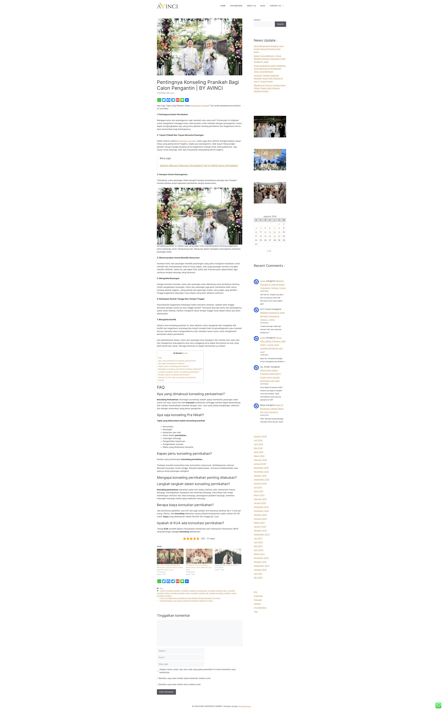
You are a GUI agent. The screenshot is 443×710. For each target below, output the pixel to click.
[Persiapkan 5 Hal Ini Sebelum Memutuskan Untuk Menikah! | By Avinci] (199, 556)
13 (270, 232)
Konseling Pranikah (200, 106)
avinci (262, 281)
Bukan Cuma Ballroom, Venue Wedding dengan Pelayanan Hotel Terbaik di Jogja (269, 59)
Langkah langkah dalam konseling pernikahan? (178, 372)
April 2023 (258, 550)
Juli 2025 (258, 487)
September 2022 (261, 566)
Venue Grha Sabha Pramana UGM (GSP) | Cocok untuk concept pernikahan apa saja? (272, 345)
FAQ (160, 358)
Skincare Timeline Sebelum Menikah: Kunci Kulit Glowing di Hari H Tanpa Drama (268, 78)
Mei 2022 (258, 577)
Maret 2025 (259, 495)
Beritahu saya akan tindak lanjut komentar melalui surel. (185, 678)
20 (270, 236)
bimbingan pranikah (187, 141)
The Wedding (260, 608)
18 (261, 236)
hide (185, 353)
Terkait (161, 380)
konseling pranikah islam (217, 591)
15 (279, 232)
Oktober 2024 (260, 515)
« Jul (269, 251)
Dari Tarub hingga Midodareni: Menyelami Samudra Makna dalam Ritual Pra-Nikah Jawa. (170, 567)
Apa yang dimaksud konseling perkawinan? (177, 361)
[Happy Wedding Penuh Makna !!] (228, 556)
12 (265, 232)
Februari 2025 (260, 499)
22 (279, 236)
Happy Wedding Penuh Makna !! (227, 565)
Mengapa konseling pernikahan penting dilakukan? (180, 369)
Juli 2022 (258, 573)
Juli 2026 (258, 440)
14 (274, 232)
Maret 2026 (259, 456)
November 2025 (261, 472)
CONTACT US (275, 6)
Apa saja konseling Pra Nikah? (171, 363)
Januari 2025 (260, 503)
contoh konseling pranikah (170, 591)
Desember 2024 (261, 507)
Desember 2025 (261, 468)
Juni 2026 (258, 444)
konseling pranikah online (180, 593)
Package (258, 600)
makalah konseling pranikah (220, 593)
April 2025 (258, 491)
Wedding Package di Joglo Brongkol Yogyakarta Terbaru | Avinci (273, 284)
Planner (257, 604)
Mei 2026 (258, 448)
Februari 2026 (260, 460)
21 (275, 236)
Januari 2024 (260, 526)
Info (255, 592)
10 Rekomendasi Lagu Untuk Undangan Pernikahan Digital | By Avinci (186, 601)
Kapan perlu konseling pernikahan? (173, 366)
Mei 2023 (258, 546)
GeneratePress (244, 706)
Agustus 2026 (260, 436)
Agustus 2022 (260, 570)
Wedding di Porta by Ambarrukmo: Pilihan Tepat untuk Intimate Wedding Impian (270, 88)
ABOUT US (251, 6)
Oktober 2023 (260, 530)
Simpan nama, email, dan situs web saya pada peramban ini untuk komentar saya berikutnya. (197, 671)
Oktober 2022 (260, 562)
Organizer (258, 596)
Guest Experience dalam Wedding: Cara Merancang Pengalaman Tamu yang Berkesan (270, 69)
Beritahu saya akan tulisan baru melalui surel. (180, 684)
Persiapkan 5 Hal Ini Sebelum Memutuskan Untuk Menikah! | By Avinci (198, 567)
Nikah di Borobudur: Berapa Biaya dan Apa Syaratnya (271, 408)
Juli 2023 (258, 538)
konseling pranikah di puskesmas (194, 591)
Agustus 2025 (260, 483)
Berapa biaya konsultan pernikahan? (174, 375)
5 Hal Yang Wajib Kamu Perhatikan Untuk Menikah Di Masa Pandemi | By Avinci (190, 598)
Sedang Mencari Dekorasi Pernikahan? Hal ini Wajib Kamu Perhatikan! (199, 165)
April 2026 (258, 452)
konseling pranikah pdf (199, 593)
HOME (222, 6)
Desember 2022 (261, 558)
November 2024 (261, 511)
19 (265, 236)
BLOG (262, 6)
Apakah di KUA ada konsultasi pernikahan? (177, 377)
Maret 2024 (259, 523)
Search (257, 20)
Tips (161, 588)
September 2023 (261, 534)
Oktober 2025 (260, 475)
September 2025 (261, 479)
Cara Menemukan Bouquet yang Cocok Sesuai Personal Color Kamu (269, 49)
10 (256, 232)
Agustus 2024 (260, 519)
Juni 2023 (258, 542)
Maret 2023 (259, 554)
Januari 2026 (260, 464)
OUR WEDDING (236, 6)
